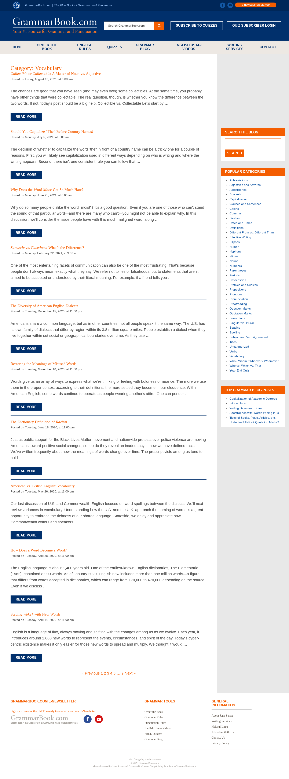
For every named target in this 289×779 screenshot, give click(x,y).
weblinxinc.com (153, 759)
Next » (130, 673)
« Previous (91, 673)
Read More (26, 116)
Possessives (238, 280)
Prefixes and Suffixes (244, 285)
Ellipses (235, 242)
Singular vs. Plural (242, 323)
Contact (268, 47)
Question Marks (240, 308)
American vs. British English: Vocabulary (43, 486)
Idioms (234, 256)
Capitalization (239, 199)
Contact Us (218, 737)
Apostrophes (238, 189)
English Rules (84, 47)
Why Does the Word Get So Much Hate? (47, 190)
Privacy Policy (220, 743)
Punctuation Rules (155, 722)
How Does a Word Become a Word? (39, 550)
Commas (236, 213)
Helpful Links (220, 726)
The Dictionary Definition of (39, 422)
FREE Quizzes (153, 733)
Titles (233, 342)
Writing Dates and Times (246, 408)
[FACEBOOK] (222, 5)
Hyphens (235, 251)
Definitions (237, 227)
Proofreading (238, 304)
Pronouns (236, 294)
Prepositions (238, 289)
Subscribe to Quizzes (196, 25)
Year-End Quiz (239, 370)
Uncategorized (239, 346)
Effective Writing (240, 237)
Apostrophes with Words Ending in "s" (255, 412)
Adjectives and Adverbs (245, 185)
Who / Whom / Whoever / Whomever (254, 361)
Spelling (235, 332)
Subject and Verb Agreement (249, 337)
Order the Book (47, 47)
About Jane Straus (222, 715)
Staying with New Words (35, 614)
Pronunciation (239, 299)
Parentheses (238, 270)
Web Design (135, 759)
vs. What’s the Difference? (47, 247)
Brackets (235, 194)
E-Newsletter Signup (256, 5)
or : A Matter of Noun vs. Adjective (56, 73)
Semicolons (237, 318)
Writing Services (235, 47)
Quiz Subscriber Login (254, 25)
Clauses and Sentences (245, 204)
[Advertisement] (253, 91)
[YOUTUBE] (230, 5)
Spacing (235, 327)
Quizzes (114, 47)
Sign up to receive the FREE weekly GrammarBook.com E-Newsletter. (53, 711)
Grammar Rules (153, 717)
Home (18, 47)
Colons (234, 208)
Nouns (234, 261)
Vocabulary (237, 356)
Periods (235, 275)
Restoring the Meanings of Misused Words (43, 364)
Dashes (235, 218)
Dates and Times (241, 223)
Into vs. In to (238, 403)
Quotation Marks (241, 313)
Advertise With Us (223, 732)
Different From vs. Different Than (252, 232)
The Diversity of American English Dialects (44, 306)
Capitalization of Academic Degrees (253, 398)
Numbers (236, 265)
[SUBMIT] (159, 26)
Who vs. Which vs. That (245, 365)
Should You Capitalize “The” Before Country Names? (52, 131)
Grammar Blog (145, 47)
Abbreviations (239, 180)
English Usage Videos (189, 47)
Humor (234, 246)
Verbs (233, 351)
